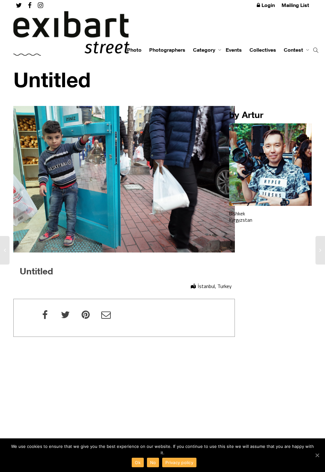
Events (234, 50)
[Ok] (317, 455)
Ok (138, 462)
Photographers (167, 50)
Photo (134, 50)
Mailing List (295, 5)
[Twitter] (19, 5)
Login (268, 5)
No (153, 462)
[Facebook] (29, 5)
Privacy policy (179, 462)
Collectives (262, 50)
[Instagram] (40, 5)
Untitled (36, 271)
